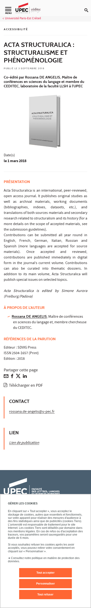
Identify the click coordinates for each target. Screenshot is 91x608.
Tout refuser (45, 594)
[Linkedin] (25, 377)
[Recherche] (87, 6)
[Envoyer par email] (6, 377)
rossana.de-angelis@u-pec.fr (32, 412)
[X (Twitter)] (18, 377)
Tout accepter (45, 572)
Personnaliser (45, 583)
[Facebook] (12, 377)
